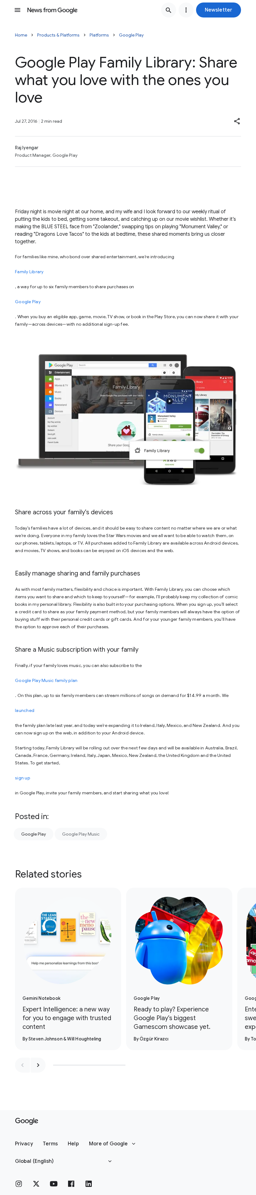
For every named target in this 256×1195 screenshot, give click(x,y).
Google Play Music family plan (46, 680)
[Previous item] (22, 1065)
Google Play (131, 35)
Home (21, 35)
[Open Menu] (17, 9)
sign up (22, 778)
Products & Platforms (58, 35)
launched (24, 710)
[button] (218, 9)
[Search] (168, 9)
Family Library (29, 271)
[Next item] (38, 1065)
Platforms (99, 35)
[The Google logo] (26, 1121)
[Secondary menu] (186, 9)
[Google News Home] (52, 9)
